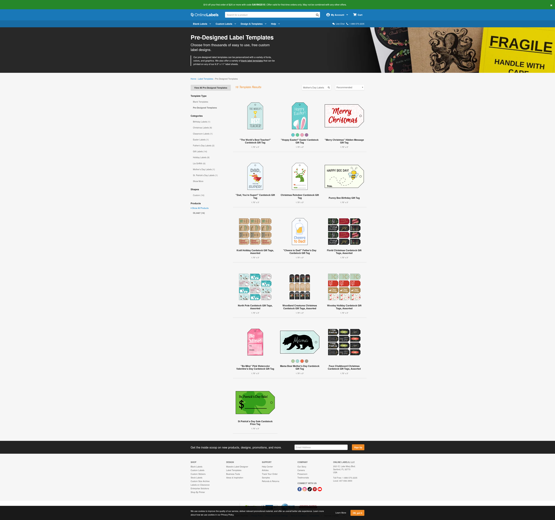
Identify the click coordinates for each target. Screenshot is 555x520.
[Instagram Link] (305, 488)
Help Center (267, 466)
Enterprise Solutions (200, 488)
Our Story (301, 466)
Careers (301, 470)
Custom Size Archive (200, 481)
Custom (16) (198, 195)
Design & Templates (252, 23)
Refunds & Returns (270, 481)
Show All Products (200, 208)
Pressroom (302, 473)
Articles (265, 470)
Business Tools (233, 473)
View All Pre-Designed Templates (210, 87)
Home (193, 78)
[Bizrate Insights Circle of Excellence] (293, 504)
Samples (266, 477)
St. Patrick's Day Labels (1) (205, 175)
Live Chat (340, 24)
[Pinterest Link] (315, 488)
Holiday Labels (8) (201, 157)
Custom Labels (224, 23)
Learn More (340, 512)
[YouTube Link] (320, 488)
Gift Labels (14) (200, 151)
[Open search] (317, 15)
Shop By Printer (198, 492)
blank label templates (252, 60)
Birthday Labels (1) (201, 121)
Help (273, 23)
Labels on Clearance (200, 484)
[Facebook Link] (299, 488)
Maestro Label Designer (237, 466)
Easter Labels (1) (201, 139)
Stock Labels (196, 477)
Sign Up (358, 447)
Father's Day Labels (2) (203, 145)
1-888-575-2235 (356, 23)
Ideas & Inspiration (234, 477)
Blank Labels (200, 23)
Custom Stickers (198, 473)
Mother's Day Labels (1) (204, 169)
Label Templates (205, 78)
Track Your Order (270, 473)
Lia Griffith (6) (199, 163)
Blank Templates (200, 101)
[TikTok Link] (310, 488)
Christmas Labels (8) (202, 127)
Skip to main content (10, 2)
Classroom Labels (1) (203, 133)
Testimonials (303, 477)
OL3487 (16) (199, 212)
